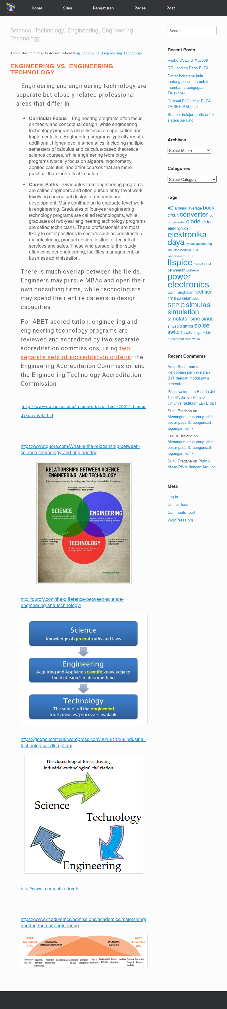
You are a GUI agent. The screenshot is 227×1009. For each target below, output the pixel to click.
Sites (67, 8)
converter (194, 213)
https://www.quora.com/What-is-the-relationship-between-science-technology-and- (80, 449)
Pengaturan (103, 8)
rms (172, 297)
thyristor (206, 332)
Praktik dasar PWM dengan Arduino (191, 464)
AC (171, 208)
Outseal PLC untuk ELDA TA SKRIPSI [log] (189, 103)
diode (193, 221)
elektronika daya (187, 237)
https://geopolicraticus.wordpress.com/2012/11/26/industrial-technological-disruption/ (83, 742)
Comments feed (181, 512)
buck (208, 207)
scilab (196, 298)
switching (192, 332)
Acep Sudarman (181, 366)
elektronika (178, 228)
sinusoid (175, 326)
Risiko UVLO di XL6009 (188, 60)
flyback (190, 243)
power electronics (188, 279)
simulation (183, 311)
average (195, 208)
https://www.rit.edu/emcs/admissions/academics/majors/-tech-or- (83, 922)
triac (188, 338)
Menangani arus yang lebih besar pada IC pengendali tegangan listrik (190, 422)
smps (188, 326)
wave (196, 338)
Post (170, 8)
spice (202, 324)
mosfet (198, 264)
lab (195, 249)
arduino (181, 208)
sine (195, 318)
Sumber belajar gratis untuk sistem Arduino (191, 117)
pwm (172, 292)
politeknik (193, 270)
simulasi (199, 304)
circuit (173, 215)
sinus (207, 318)
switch (175, 331)
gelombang (204, 243)
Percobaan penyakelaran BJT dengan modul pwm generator (189, 377)
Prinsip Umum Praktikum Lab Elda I (192, 400)
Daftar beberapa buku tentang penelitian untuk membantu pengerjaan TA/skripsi (188, 84)
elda (206, 221)
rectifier (203, 291)
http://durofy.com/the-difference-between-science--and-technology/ (72, 602)
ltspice (180, 261)
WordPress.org (180, 520)
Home (37, 8)
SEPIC (176, 305)
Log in (173, 496)
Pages (140, 8)
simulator (178, 318)
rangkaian (185, 292)
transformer (176, 338)
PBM (207, 264)
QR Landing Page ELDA (188, 68)
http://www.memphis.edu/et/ (49, 888)
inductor (173, 250)
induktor (185, 250)
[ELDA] (11, 8)
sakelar (184, 298)
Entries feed (178, 504)
